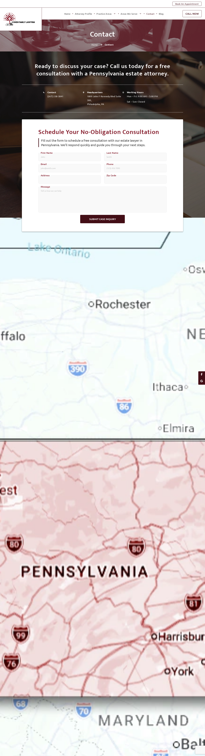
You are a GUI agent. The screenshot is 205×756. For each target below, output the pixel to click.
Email (44, 164)
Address (45, 175)
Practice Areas (104, 13)
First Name (47, 152)
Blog (161, 13)
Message (45, 186)
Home (67, 13)
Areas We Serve (129, 13)
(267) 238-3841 (55, 96)
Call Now (192, 13)
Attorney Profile (83, 13)
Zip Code (111, 175)
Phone (110, 164)
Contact (150, 13)
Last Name (112, 152)
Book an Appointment (187, 3)
